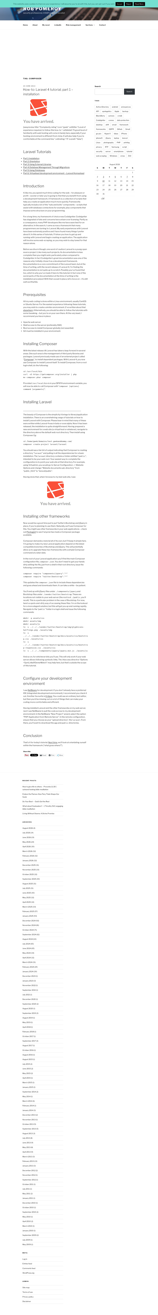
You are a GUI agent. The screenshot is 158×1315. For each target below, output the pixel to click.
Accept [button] (119, 4)
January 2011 (27, 1198)
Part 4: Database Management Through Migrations (46, 167)
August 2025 (27, 884)
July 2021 (26, 995)
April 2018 (26, 1027)
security (99, 151)
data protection (123, 120)
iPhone (124, 134)
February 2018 (28, 1032)
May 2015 (26, 1073)
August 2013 (27, 1133)
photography (109, 142)
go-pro (98, 134)
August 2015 (27, 1059)
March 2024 (27, 962)
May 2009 (26, 1244)
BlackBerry (100, 116)
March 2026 (27, 851)
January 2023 (27, 981)
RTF (106, 147)
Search (98, 86)
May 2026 (26, 842)
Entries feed (27, 1264)
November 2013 (29, 1120)
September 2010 (29, 1212)
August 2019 (27, 1018)
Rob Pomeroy (42, 8)
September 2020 (29, 1004)
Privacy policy (27, 1297)
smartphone (118, 151)
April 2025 (26, 902)
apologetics (106, 111)
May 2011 (26, 1194)
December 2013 (28, 1115)
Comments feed (28, 1268)
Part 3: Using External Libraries (37, 164)
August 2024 (27, 939)
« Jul (102, 198)
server (108, 151)
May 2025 (26, 897)
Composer (29, 359)
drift (107, 125)
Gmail (127, 129)
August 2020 (27, 1008)
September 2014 (29, 1092)
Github (119, 129)
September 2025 (29, 879)
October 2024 (28, 930)
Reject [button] (128, 4)
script (124, 147)
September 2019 (29, 1013)
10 (103, 181)
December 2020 (29, 999)
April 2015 (26, 1078)
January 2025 (27, 916)
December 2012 (28, 1170)
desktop (99, 125)
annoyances (126, 107)
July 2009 (26, 1240)
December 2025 (29, 865)
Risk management (73, 25)
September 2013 (29, 1129)
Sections (89, 25)
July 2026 (26, 833)
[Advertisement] (79, 48)
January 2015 (27, 1087)
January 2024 (27, 971)
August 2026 (27, 828)
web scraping (101, 156)
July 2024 (26, 944)
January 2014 (27, 1110)
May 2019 (26, 1022)
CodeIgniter (100, 120)
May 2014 (26, 1096)
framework (124, 125)
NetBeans (32, 690)
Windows (113, 156)
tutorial (129, 151)
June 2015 (26, 1069)
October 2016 (28, 1050)
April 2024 (26, 958)
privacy (99, 147)
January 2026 (27, 860)
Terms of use (27, 1292)
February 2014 (28, 1106)
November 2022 (29, 985)
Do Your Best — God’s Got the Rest (35, 801)
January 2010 (27, 1231)
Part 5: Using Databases (34, 170)
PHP (118, 142)
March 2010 (27, 1226)
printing (127, 142)
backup (125, 111)
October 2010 (28, 1207)
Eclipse (49, 696)
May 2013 (26, 1147)
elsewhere (28, 310)
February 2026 (28, 856)
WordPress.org (28, 1273)
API (97, 111)
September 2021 (29, 990)
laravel (125, 138)
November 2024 (29, 925)
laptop (116, 138)
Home (25, 25)
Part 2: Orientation (31, 161)
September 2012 (29, 1180)
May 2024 (26, 953)
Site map (26, 1287)
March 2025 (27, 907)
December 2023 (29, 976)
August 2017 (27, 1045)
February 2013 (28, 1161)
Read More (139, 4)
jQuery (108, 138)
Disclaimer (26, 1301)
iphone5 (99, 138)
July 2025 (26, 888)
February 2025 (28, 911)
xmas (122, 156)
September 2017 (29, 1041)
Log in (24, 1259)
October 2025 (28, 874)
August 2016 (27, 1055)
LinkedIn (57, 25)
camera (111, 116)
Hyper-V (107, 134)
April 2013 (26, 1152)
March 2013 (27, 1157)
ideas (116, 134)
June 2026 (26, 837)
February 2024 (28, 967)
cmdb (120, 116)
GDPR (111, 129)
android (115, 107)
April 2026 (26, 846)
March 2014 (27, 1101)
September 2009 (29, 1235)
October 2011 (27, 1184)
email (114, 125)
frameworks (101, 129)
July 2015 (26, 1064)
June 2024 (26, 948)
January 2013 (27, 1166)
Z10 (129, 156)
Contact (102, 25)
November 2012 (28, 1175)
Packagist (31, 532)
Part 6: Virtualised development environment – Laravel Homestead (53, 173)
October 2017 (27, 1036)
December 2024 (29, 921)
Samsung (115, 147)
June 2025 (26, 893)
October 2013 (28, 1124)
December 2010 (29, 1203)
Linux (98, 142)
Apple (117, 111)
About (35, 25)
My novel (46, 25)
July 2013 (26, 1138)
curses (111, 120)
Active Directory (102, 107)
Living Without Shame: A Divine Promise (38, 813)
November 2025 (29, 870)
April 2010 (26, 1221)
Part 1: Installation (31, 158)
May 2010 (26, 1217)
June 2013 (26, 1143)
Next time (52, 742)
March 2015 (27, 1082)
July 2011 (26, 1189)
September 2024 (29, 934)
